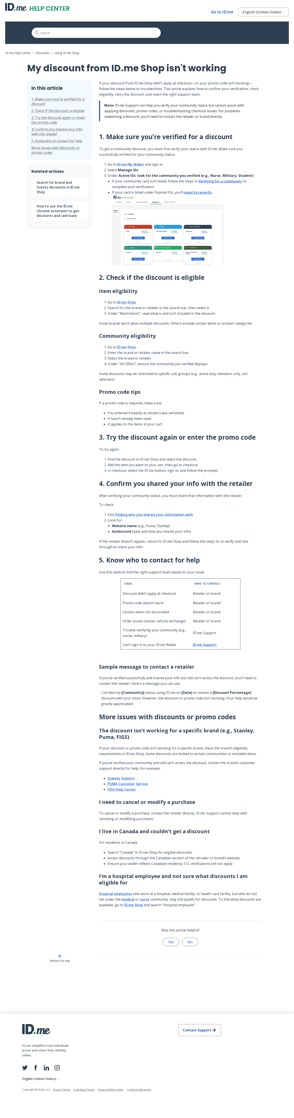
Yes (171, 941)
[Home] (37, 7)
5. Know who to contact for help (56, 141)
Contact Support (197, 1030)
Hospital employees (115, 893)
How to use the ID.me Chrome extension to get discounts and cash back (58, 211)
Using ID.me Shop (66, 53)
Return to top (60, 960)
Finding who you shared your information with (154, 514)
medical (128, 899)
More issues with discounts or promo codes (55, 150)
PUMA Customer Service (128, 784)
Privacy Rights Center (111, 1090)
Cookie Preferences (139, 1090)
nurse (144, 899)
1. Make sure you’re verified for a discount (57, 101)
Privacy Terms (61, 1090)
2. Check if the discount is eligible (57, 110)
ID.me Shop (126, 302)
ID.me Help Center (18, 53)
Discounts (43, 53)
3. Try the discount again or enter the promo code (58, 120)
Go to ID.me (222, 11)
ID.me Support (205, 644)
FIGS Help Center (122, 789)
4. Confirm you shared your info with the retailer (56, 131)
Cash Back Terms (84, 1090)
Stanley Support (121, 778)
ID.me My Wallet (130, 164)
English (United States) (262, 11)
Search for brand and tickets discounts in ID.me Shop (58, 187)
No (190, 941)
